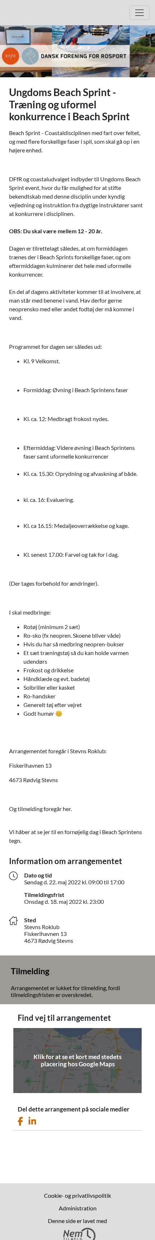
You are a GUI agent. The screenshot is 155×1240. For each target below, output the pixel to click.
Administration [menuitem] (78, 1208)
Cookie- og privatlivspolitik (77, 1195)
